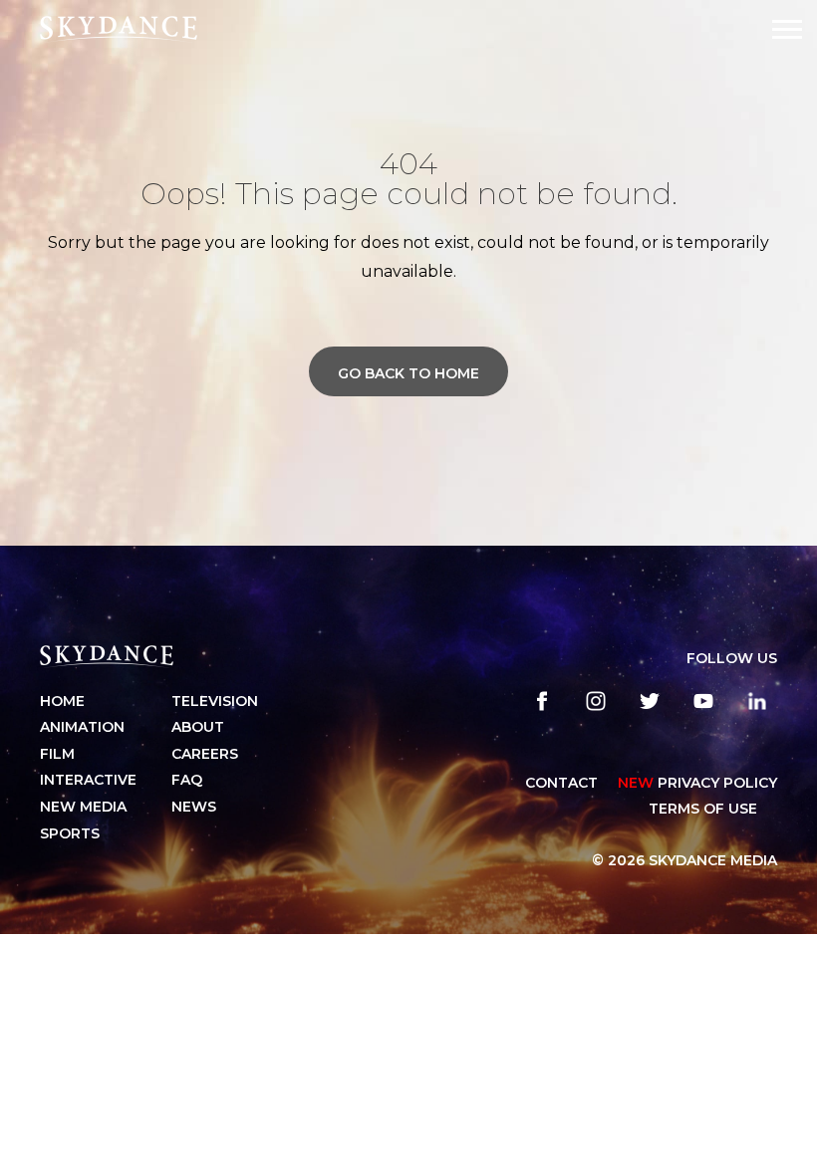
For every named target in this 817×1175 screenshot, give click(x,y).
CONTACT (561, 783)
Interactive (88, 780)
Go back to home (408, 373)
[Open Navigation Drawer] (787, 29)
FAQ (186, 780)
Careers (204, 754)
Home (62, 701)
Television (214, 701)
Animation (82, 727)
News (193, 807)
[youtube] (703, 701)
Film (57, 754)
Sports (70, 833)
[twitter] (650, 701)
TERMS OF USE (703, 809)
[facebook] (542, 701)
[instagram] (596, 701)
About (197, 727)
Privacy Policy (697, 783)
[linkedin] (757, 701)
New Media (83, 807)
